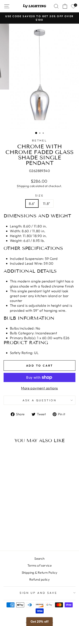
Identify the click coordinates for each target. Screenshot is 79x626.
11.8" (46, 203)
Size (39, 195)
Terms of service (39, 565)
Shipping (23, 186)
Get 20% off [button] (40, 621)
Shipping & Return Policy (40, 573)
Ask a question (40, 400)
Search (39, 559)
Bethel (39, 140)
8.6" (32, 203)
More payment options (39, 388)
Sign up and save (38, 592)
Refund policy (39, 579)
